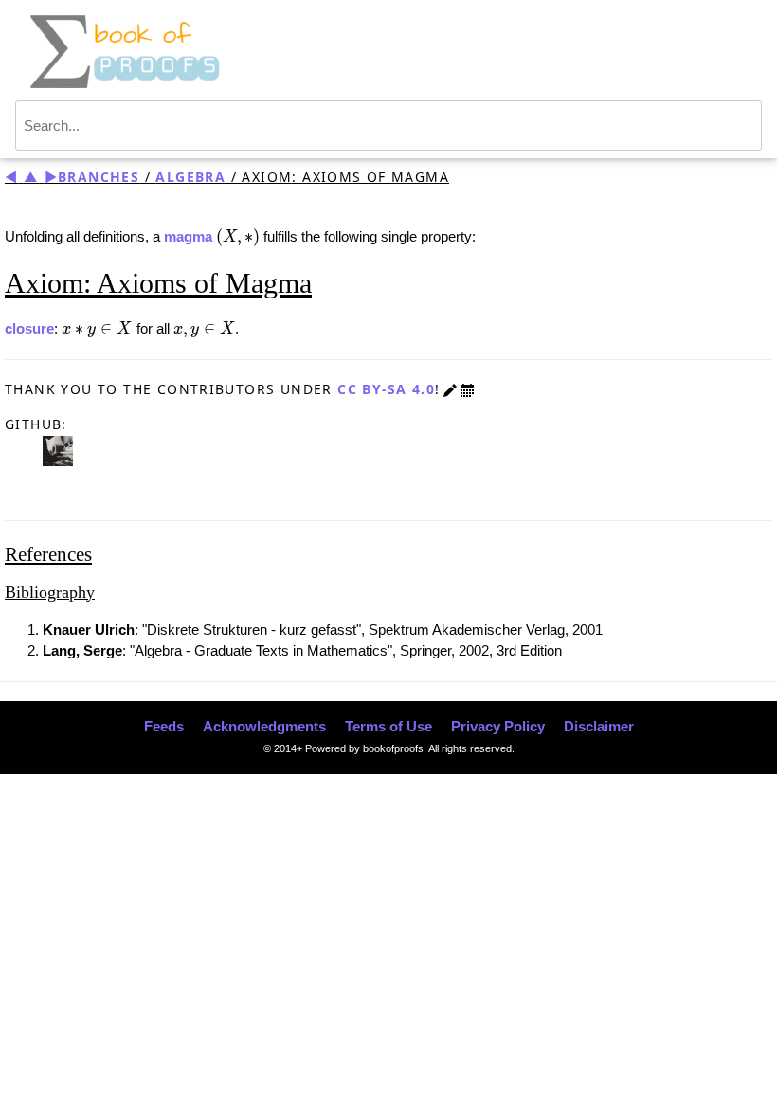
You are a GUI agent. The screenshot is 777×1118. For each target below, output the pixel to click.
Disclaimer (599, 726)
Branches (98, 177)
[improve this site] (450, 389)
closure (29, 328)
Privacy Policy (498, 726)
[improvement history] (467, 389)
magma (188, 236)
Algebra (190, 177)
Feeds (164, 726)
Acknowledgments (264, 726)
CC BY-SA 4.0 (386, 389)
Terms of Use (388, 726)
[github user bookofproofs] (58, 450)
